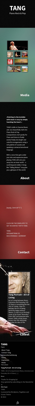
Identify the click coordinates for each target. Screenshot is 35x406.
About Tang (5, 350)
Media (3, 363)
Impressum (5, 360)
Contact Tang (6, 352)
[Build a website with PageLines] (17, 402)
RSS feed (4, 387)
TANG (4, 344)
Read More (11, 326)
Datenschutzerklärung (9, 355)
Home (3, 358)
